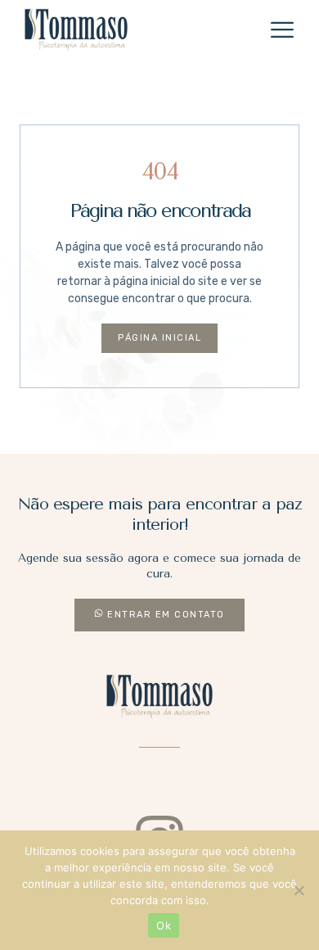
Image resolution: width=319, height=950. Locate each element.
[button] (282, 29)
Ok (163, 925)
